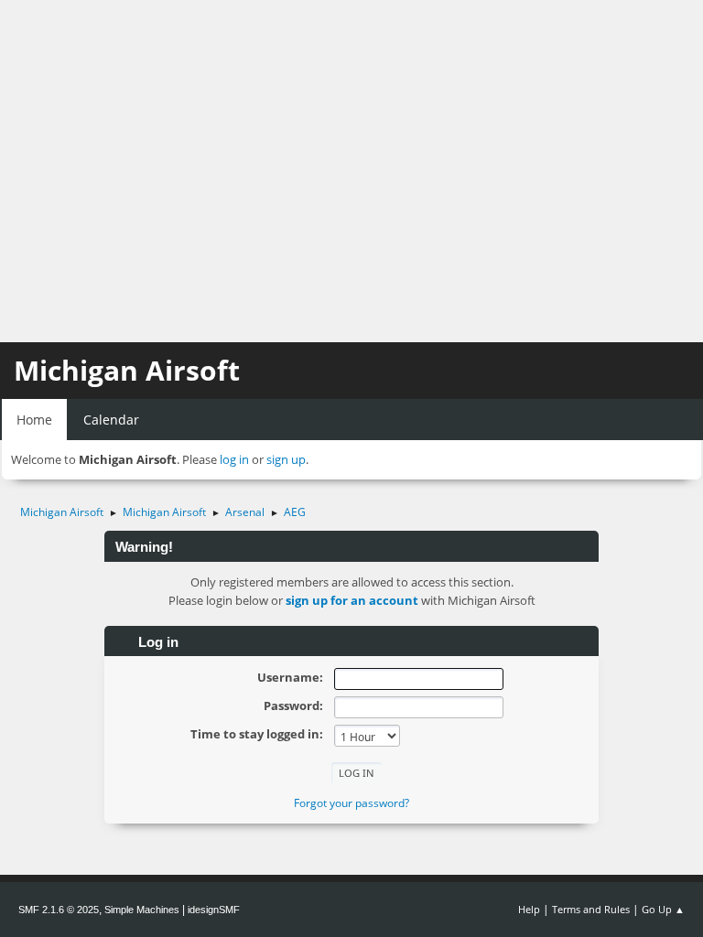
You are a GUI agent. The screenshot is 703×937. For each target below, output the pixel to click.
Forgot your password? (351, 803)
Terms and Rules (591, 909)
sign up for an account (352, 600)
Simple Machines (141, 909)
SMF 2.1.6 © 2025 (58, 909)
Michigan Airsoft (127, 370)
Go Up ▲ (663, 909)
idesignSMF (214, 909)
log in (234, 459)
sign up (286, 459)
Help (529, 909)
